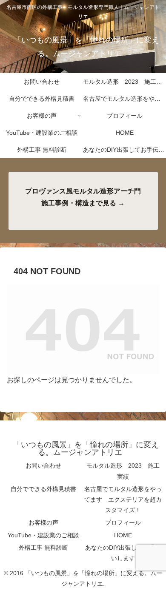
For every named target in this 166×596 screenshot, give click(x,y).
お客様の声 (43, 522)
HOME (123, 535)
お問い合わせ (43, 465)
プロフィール (123, 522)
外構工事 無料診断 (43, 547)
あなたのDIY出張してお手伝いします (122, 553)
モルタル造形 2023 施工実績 (123, 471)
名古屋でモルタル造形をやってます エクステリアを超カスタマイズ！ (123, 499)
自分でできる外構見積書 (43, 488)
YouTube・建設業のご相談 (43, 535)
